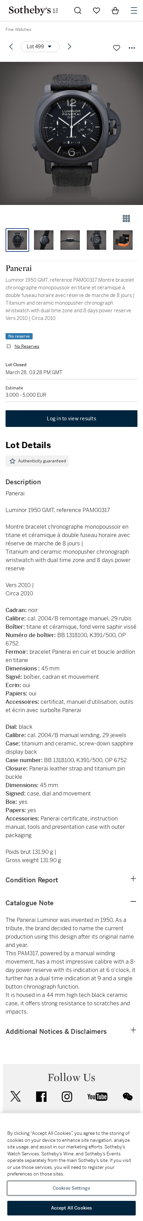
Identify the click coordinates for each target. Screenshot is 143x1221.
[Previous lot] (11, 46)
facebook (41, 1096)
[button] (71, 133)
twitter (15, 1096)
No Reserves (27, 346)
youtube (97, 1096)
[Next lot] (69, 46)
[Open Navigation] (134, 10)
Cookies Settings (71, 1188)
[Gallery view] (126, 218)
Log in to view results (71, 418)
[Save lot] (116, 47)
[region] (71, 1167)
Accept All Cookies (71, 1208)
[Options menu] (132, 48)
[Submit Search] (77, 10)
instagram (67, 1096)
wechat (128, 1097)
